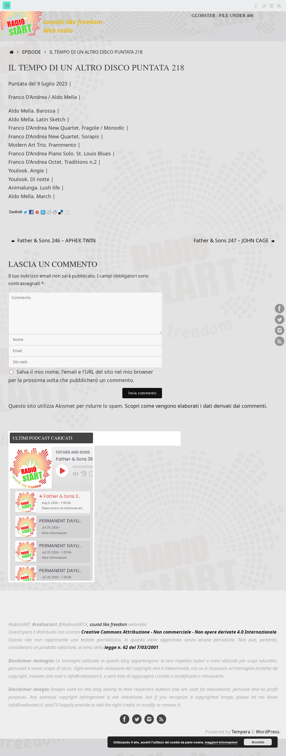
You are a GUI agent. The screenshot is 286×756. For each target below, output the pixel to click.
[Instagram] (271, 5)
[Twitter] (264, 5)
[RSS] (279, 5)
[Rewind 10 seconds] (84, 474)
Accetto (258, 742)
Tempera (241, 732)
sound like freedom (108, 624)
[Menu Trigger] (7, 5)
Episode (31, 52)
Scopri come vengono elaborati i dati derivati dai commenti (195, 405)
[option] (52, 502)
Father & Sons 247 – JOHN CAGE (232, 240)
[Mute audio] (75, 473)
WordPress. (268, 732)
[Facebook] (256, 5)
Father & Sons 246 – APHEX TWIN (56, 240)
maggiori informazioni (221, 742)
